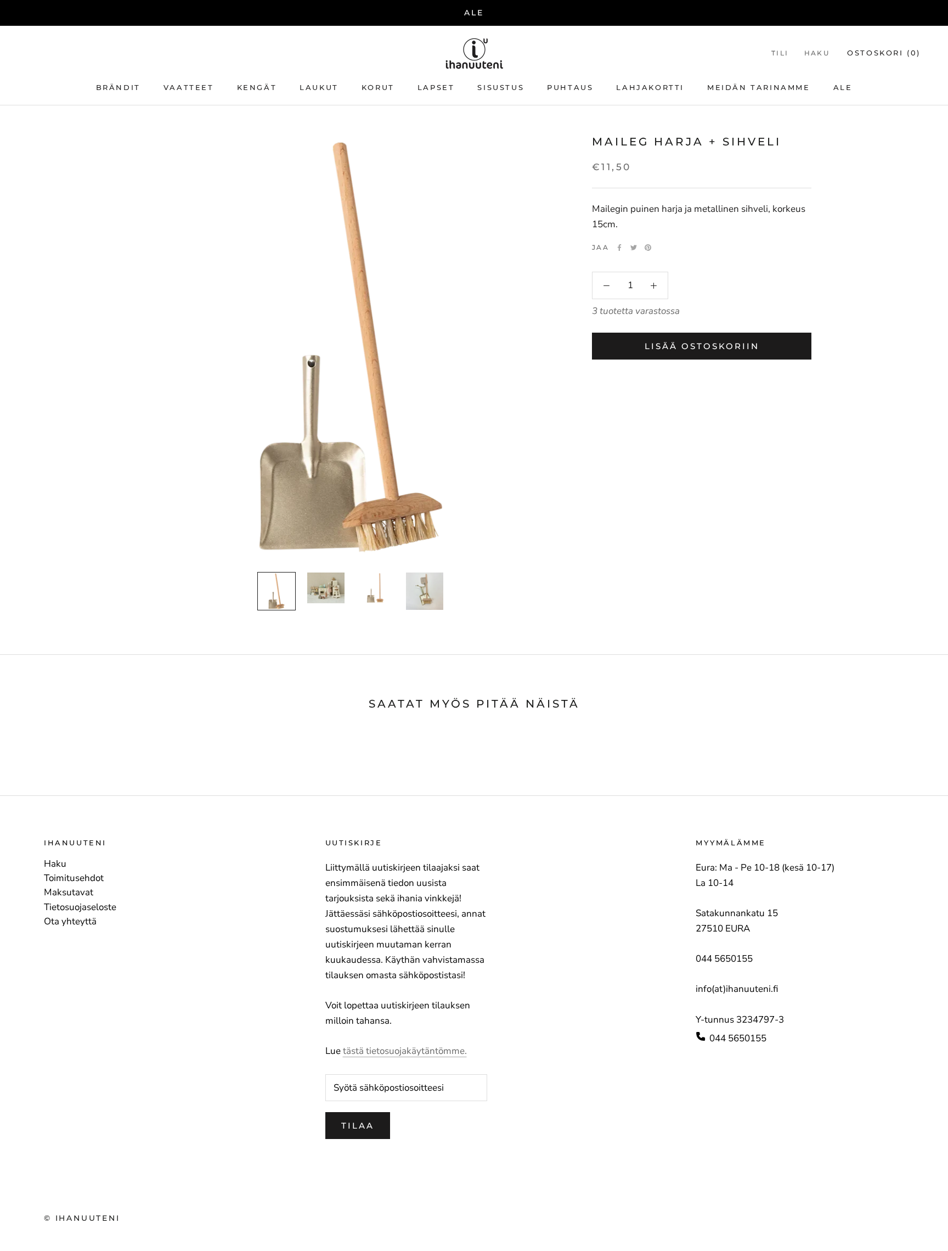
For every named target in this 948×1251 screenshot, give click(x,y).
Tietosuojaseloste (80, 907)
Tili (780, 53)
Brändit (118, 87)
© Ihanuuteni (82, 1218)
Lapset (436, 87)
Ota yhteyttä (70, 921)
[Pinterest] (648, 247)
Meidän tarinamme (758, 87)
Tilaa (357, 1125)
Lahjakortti (650, 87)
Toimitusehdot (74, 878)
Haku (817, 53)
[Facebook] (619, 247)
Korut (378, 87)
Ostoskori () (884, 52)
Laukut (319, 87)
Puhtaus (570, 87)
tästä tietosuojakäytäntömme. (405, 1051)
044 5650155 (737, 1038)
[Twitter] (633, 247)
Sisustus (500, 87)
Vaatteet (188, 87)
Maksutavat (68, 892)
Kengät (257, 87)
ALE (473, 13)
